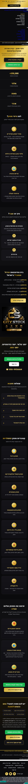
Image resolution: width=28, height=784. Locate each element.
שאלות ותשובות (21, 24)
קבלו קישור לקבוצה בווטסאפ (14, 685)
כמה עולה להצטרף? (19, 423)
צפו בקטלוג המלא (18, 300)
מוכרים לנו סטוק (6, 763)
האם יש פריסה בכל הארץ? (17, 417)
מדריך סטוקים (20, 768)
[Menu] (27, 27)
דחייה (26, 783)
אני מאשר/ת (3, 781)
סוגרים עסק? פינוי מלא (14, 743)
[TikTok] (6, 773)
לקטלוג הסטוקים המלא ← (14, 60)
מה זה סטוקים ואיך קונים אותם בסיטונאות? (16, 397)
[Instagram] (10, 773)
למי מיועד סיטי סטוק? (18, 410)
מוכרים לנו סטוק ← (14, 737)
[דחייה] (24, 783)
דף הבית (23, 14)
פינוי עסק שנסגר (9, 765)
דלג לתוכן (26, 8)
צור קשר (23, 20)
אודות (23, 23)
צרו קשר (14, 364)
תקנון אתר (22, 17)
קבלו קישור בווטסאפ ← (14, 5)
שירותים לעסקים (20, 21)
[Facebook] (14, 773)
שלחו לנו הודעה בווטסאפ (14, 359)
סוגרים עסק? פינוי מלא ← (14, 690)
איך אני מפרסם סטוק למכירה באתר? (14, 404)
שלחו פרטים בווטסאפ (14, 732)
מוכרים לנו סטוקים (20, 18)
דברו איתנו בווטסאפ (14, 65)
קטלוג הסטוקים (21, 15)
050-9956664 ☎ (14, 369)
